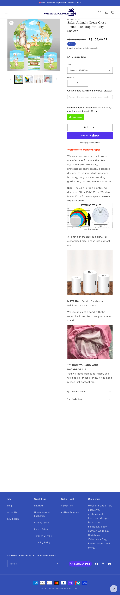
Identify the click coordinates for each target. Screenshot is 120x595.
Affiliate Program (70, 512)
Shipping (71, 48)
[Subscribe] (56, 563)
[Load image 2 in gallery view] (28, 79)
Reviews (38, 505)
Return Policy (41, 529)
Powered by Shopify (70, 588)
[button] (6, 12)
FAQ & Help (13, 519)
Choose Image (75, 117)
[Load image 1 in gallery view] (18, 79)
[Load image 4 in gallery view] (48, 79)
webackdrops (55, 588)
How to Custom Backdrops (42, 514)
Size (69, 64)
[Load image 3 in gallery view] (38, 79)
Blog (9, 505)
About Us (12, 512)
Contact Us (67, 505)
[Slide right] (57, 79)
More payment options (90, 142)
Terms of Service (43, 536)
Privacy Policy (41, 522)
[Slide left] (10, 79)
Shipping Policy (42, 542)
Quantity (71, 77)
